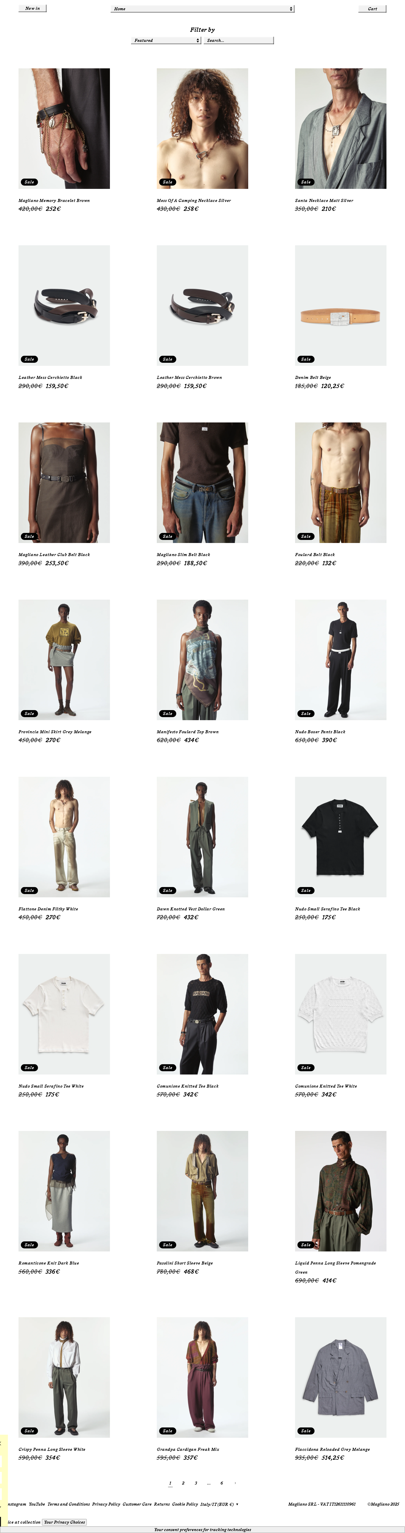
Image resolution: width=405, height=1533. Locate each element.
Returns (162, 1504)
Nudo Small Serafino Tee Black (327, 909)
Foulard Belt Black (315, 554)
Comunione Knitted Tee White (326, 1086)
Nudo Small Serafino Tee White (51, 1086)
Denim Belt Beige (313, 377)
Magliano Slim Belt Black (183, 554)
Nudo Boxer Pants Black (320, 731)
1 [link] (170, 1483)
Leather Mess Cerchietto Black (50, 377)
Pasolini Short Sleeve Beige (185, 1263)
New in (32, 8)
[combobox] (239, 40)
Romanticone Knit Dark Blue (49, 1263)
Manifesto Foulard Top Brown (188, 731)
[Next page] (234, 1483)
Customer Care (137, 1504)
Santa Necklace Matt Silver (324, 200)
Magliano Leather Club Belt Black (54, 554)
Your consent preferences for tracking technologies (202, 1529)
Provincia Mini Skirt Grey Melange (55, 731)
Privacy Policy (106, 1504)
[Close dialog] (90, 1443)
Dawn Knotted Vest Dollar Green (191, 909)
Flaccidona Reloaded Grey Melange (332, 1449)
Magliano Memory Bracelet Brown (54, 200)
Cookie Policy (185, 1504)
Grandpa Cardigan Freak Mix (188, 1449)
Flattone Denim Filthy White (48, 909)
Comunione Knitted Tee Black (188, 1086)
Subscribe (52, 1523)
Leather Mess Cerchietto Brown (189, 377)
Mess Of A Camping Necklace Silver (194, 200)
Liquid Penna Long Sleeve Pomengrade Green (335, 1268)
